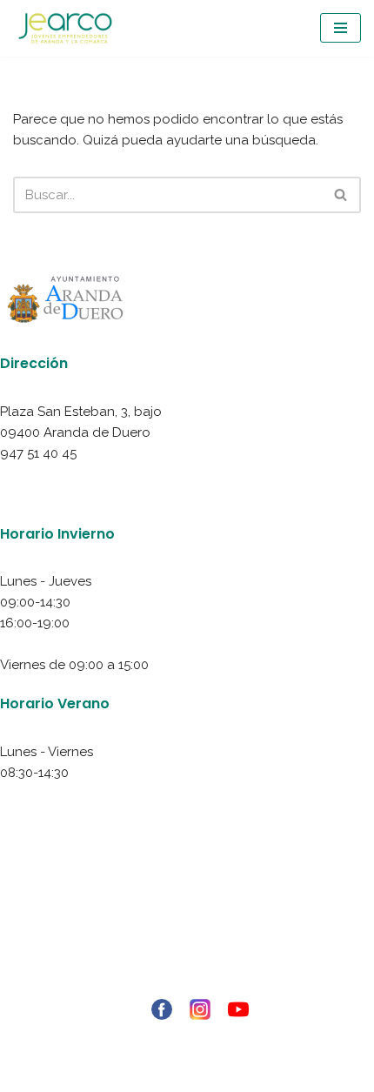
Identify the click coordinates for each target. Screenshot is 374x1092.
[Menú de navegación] (340, 28)
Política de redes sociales (187, 964)
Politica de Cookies (187, 943)
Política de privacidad (187, 922)
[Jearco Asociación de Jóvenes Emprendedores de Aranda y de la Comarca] (65, 28)
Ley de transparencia (187, 985)
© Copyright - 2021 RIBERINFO (187, 1037)
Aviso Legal (187, 901)
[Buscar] (341, 195)
